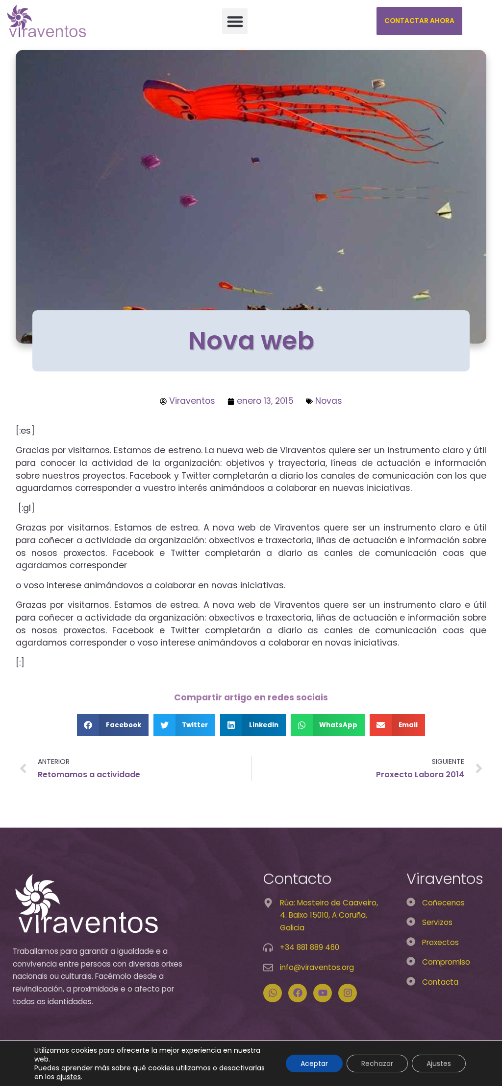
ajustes (68, 1076)
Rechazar (377, 1063)
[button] (235, 21)
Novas (328, 401)
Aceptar (314, 1063)
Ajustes (439, 1063)
